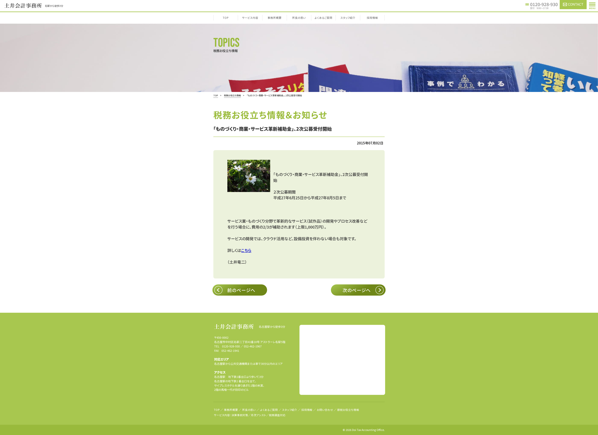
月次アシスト (258, 415)
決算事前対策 (239, 415)
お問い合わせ (325, 410)
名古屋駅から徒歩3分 (272, 327)
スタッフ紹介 (347, 18)
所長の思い (299, 18)
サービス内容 (250, 18)
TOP (226, 18)
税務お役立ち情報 (232, 95)
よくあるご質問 (323, 18)
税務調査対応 (277, 415)
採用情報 (372, 18)
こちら (246, 250)
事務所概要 (274, 18)
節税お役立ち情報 (348, 410)
